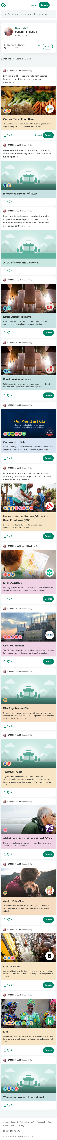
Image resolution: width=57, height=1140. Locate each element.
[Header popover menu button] (52, 5)
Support (14, 1122)
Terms (12, 1126)
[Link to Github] (18, 1131)
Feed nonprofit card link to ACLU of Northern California (28, 248)
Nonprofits (24, 1122)
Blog (49, 1122)
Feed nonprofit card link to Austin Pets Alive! (23, 891)
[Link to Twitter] (15, 1131)
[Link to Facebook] (4, 1131)
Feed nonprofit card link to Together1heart (21, 763)
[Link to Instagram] (7, 1131)
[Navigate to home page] (10, 5)
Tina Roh (31, 546)
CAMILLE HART (14, 70)
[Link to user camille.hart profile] (4, 70)
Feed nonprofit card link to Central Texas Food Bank (26, 108)
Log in (33, 5)
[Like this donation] (9, 135)
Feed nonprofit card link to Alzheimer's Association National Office (26, 827)
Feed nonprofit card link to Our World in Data (23, 431)
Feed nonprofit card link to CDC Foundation (22, 634)
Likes (28, 58)
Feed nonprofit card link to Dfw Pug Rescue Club (24, 698)
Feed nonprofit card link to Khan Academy (21, 572)
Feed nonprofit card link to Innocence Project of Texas (27, 179)
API (32, 1122)
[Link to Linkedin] (11, 1131)
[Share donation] (4, 135)
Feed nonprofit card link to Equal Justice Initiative (25, 305)
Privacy (21, 1126)
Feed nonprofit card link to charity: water (21, 956)
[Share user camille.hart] (39, 46)
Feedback (41, 1122)
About (5, 1122)
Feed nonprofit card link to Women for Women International (23, 1082)
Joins (19, 58)
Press (5, 1126)
